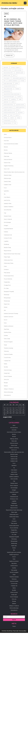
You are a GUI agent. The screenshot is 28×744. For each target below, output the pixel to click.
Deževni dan (7, 162)
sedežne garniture (8, 110)
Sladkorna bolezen (8, 326)
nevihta (19, 96)
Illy (4, 194)
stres (11, 115)
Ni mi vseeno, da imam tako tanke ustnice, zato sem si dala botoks (13, 22)
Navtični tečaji (7, 247)
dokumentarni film (8, 72)
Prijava (14, 626)
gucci (14, 75)
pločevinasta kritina (8, 104)
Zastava (6, 385)
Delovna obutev (8, 159)
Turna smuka (7, 357)
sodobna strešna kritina (9, 112)
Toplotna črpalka (8, 354)
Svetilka (6, 335)
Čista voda (6, 156)
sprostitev (20, 112)
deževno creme (7, 70)
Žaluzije (6, 382)
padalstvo (13, 99)
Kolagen (6, 225)
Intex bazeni (7, 78)
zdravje (18, 117)
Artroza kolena (7, 137)
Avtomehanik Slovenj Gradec (11, 143)
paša (20, 99)
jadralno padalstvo (13, 80)
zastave (12, 117)
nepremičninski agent (9, 96)
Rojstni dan (7, 304)
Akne (5, 134)
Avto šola (6, 140)
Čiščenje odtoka (8, 153)
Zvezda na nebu (9, 3)
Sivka (5, 323)
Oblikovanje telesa (8, 263)
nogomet (6, 99)
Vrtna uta (6, 379)
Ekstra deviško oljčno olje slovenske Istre (14, 172)
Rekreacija (6, 294)
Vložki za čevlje (8, 370)
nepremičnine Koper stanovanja (11, 94)
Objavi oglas (7, 257)
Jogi (5, 213)
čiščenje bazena (7, 123)
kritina (16, 83)
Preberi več (8, 55)
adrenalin (6, 67)
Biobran (6, 147)
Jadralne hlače (7, 203)
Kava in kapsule (8, 219)
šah (15, 123)
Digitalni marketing (8, 165)
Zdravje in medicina (9, 389)
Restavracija (7, 301)
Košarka (6, 231)
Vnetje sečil (7, 373)
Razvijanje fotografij (9, 291)
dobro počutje (17, 70)
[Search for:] (14, 617)
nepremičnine (7, 91)
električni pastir (19, 72)
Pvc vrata (6, 288)
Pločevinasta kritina (9, 275)
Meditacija (6, 244)
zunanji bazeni (7, 120)
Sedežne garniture (8, 316)
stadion (5, 115)
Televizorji (6, 351)
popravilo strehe (20, 104)
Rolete (5, 307)
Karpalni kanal (7, 216)
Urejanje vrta (7, 360)
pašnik (13, 102)
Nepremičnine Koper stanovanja (12, 253)
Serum (5, 319)
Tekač (5, 345)
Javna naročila (7, 209)
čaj (14, 120)
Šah (5, 310)
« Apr (13, 419)
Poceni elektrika (8, 279)
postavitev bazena (8, 107)
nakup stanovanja (8, 88)
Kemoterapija (7, 222)
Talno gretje (7, 338)
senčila (17, 110)
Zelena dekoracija (8, 392)
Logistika (6, 241)
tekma (17, 115)
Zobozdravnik (7, 395)
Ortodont (6, 269)
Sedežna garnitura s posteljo (11, 313)
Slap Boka (6, 329)
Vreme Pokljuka (8, 376)
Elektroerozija (7, 178)
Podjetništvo (7, 282)
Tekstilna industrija (8, 348)
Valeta (5, 363)
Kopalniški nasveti (8, 228)
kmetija (22, 80)
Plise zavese (7, 272)
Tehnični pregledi (8, 341)
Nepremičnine (7, 250)
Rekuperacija (7, 297)
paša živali (6, 102)
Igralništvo (6, 191)
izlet (5, 80)
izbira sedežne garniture (18, 78)
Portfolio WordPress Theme (9, 631)
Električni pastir (7, 175)
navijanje (17, 88)
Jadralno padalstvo (8, 206)
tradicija (5, 117)
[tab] (25, 3)
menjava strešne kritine (9, 86)
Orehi (5, 266)
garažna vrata (7, 75)
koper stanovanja (8, 83)
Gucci (5, 187)
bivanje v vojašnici (15, 67)
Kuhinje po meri (8, 238)
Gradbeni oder (7, 184)
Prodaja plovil (7, 285)
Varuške (6, 367)
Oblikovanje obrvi (8, 260)
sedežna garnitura (20, 107)
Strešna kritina (7, 332)
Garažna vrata (7, 181)
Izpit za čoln (7, 200)
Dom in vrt (6, 169)
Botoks (6, 13)
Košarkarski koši (8, 235)
